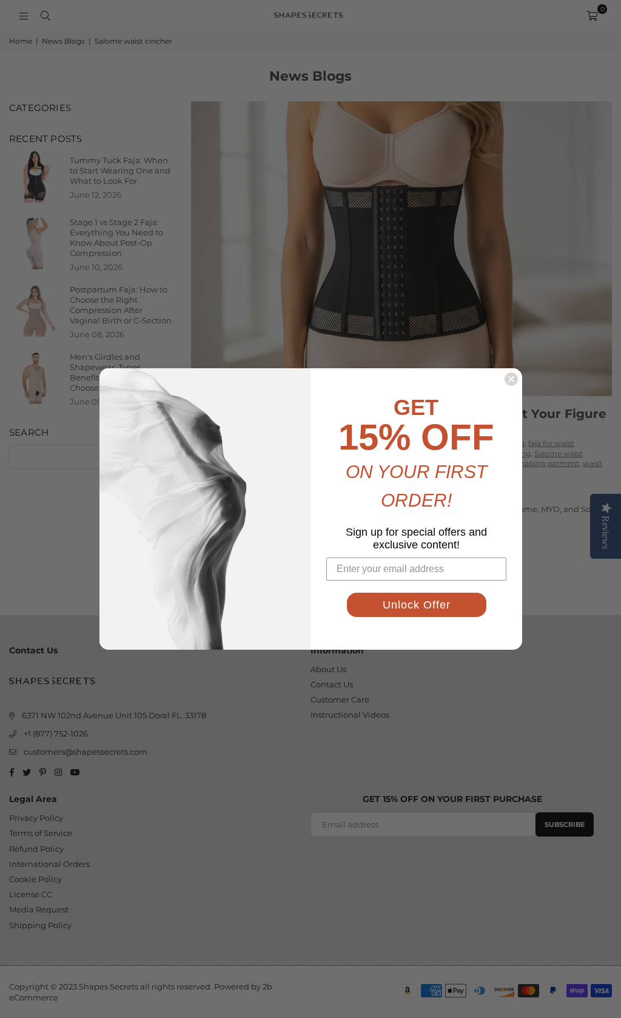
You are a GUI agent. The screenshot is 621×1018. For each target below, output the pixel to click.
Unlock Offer (417, 605)
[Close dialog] (511, 379)
